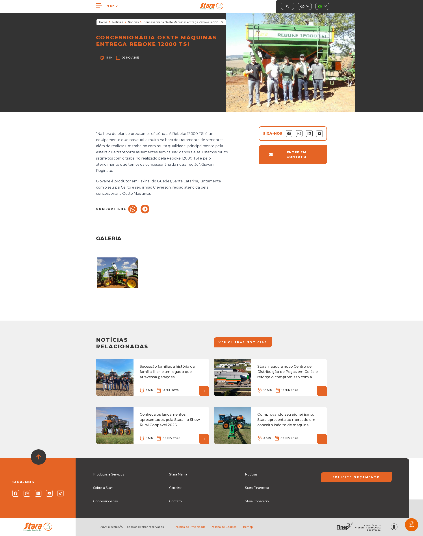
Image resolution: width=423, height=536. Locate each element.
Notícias (117, 22)
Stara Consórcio (257, 501)
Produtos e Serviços (108, 474)
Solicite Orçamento (356, 477)
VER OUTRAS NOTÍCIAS (243, 342)
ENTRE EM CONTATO (296, 154)
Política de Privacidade (190, 527)
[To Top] (38, 457)
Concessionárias (105, 501)
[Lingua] (322, 6)
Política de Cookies (223, 527)
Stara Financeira (257, 488)
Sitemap (247, 527)
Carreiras (175, 488)
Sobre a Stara (103, 488)
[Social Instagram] (27, 493)
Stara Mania (178, 474)
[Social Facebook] (15, 493)
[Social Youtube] (49, 493)
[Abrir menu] (99, 6)
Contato (175, 501)
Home (103, 22)
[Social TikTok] (60, 493)
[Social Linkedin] (38, 493)
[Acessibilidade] (305, 6)
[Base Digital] (394, 527)
